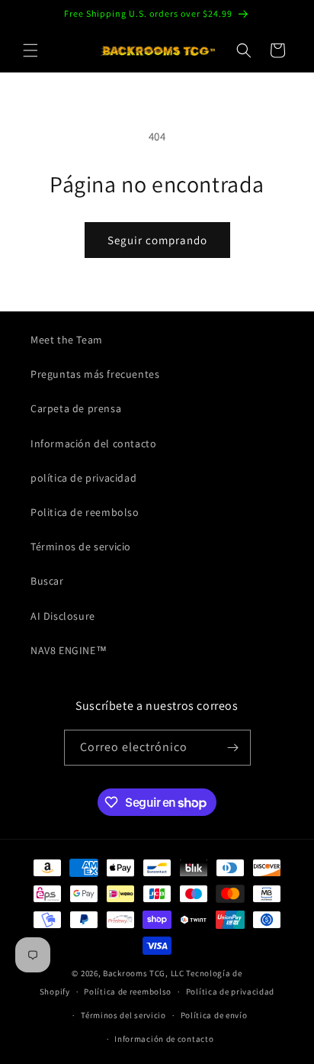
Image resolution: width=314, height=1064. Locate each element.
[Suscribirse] (233, 748)
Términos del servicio (123, 1015)
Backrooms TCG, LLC (143, 973)
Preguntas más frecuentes (94, 374)
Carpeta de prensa (75, 408)
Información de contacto (163, 1038)
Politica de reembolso (84, 512)
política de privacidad (83, 478)
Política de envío (214, 1015)
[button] (30, 50)
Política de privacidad (230, 991)
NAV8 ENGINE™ (68, 650)
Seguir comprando (157, 240)
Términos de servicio (80, 546)
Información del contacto (93, 443)
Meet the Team (66, 340)
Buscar (47, 581)
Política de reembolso (127, 991)
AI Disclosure (62, 616)
